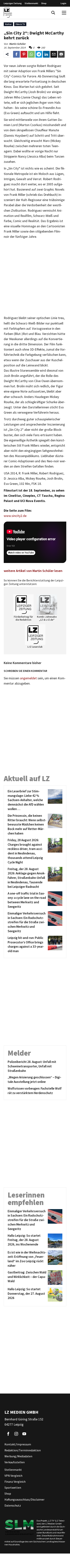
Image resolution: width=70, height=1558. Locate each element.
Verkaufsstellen (14, 1462)
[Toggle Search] (53, 13)
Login (63, 3)
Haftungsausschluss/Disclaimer (24, 1499)
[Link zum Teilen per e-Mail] (53, 54)
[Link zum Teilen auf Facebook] (16, 54)
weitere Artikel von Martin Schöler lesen (33, 571)
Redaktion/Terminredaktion (22, 1450)
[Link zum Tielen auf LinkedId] (46, 54)
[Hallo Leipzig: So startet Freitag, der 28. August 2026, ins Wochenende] (54, 1241)
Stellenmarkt (31, 3)
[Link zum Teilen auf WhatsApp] (31, 54)
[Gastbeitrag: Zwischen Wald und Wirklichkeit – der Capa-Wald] (54, 1277)
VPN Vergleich (13, 1475)
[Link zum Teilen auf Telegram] (38, 54)
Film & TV (20, 24)
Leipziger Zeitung (13, 3)
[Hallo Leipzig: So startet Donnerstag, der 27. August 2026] (54, 1294)
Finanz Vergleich (15, 1481)
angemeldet (28, 678)
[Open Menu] (64, 13)
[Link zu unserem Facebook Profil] (8, 1434)
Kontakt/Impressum (17, 1444)
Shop (43, 3)
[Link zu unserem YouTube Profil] (24, 1434)
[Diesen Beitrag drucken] (61, 54)
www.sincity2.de (15, 516)
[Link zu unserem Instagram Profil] (16, 1434)
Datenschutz (12, 1505)
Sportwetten (12, 1487)
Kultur (8, 24)
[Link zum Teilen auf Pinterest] (24, 54)
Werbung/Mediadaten (18, 1456)
